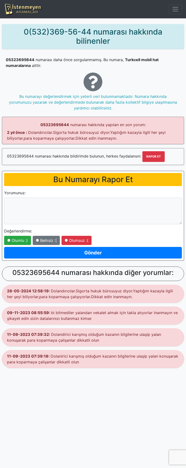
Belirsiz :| (48, 240)
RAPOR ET (153, 156)
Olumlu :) (19, 240)
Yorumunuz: (15, 192)
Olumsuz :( (78, 240)
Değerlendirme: (18, 231)
